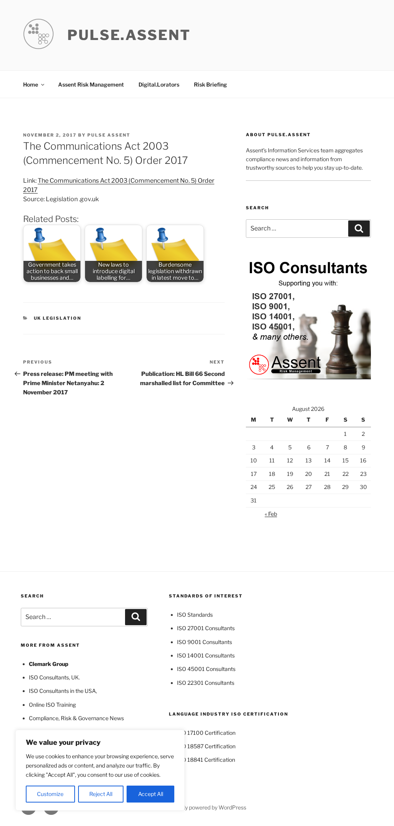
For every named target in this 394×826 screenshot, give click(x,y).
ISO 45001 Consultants (206, 669)
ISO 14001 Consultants (206, 655)
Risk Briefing (210, 84)
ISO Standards (195, 614)
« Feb (271, 514)
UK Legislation (58, 318)
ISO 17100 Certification (206, 732)
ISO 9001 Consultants (204, 642)
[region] (100, 770)
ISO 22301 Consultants (205, 682)
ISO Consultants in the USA (62, 690)
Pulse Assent (108, 135)
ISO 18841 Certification (206, 759)
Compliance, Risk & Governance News (76, 718)
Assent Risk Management (91, 84)
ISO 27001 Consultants (206, 628)
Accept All (150, 794)
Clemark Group (48, 664)
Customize (50, 794)
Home (30, 84)
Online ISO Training (52, 704)
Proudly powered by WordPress (207, 807)
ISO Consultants (49, 677)
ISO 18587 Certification (206, 746)
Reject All (100, 794)
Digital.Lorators (159, 84)
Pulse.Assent (129, 35)
